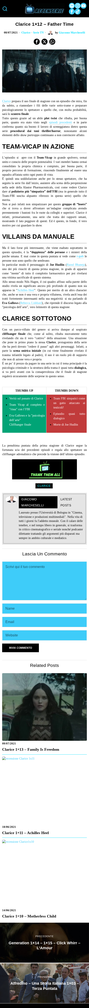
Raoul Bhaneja (76, 264)
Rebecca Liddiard (31, 303)
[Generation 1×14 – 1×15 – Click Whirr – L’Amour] (44, 943)
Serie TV (38, 32)
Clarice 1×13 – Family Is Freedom (30, 749)
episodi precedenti (60, 122)
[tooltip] (72, 6)
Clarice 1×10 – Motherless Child (29, 916)
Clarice (25, 32)
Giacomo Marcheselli (72, 32)
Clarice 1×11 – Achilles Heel (25, 833)
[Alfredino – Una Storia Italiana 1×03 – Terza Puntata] (44, 983)
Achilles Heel (25, 290)
